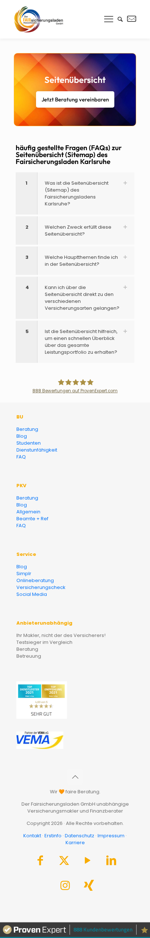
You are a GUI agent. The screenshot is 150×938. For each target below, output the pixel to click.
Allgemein (28, 511)
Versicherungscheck (41, 587)
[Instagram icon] (65, 887)
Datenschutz (79, 835)
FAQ (21, 456)
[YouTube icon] (87, 862)
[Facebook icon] (40, 862)
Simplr (23, 573)
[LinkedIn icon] (111, 862)
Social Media (31, 594)
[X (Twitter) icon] (64, 862)
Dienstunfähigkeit (36, 449)
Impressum (111, 835)
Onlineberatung (35, 580)
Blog (21, 436)
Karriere (75, 842)
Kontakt (32, 835)
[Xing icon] (88, 887)
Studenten (28, 443)
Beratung (27, 429)
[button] (75, 193)
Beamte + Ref (32, 518)
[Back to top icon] (75, 777)
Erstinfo (53, 835)
